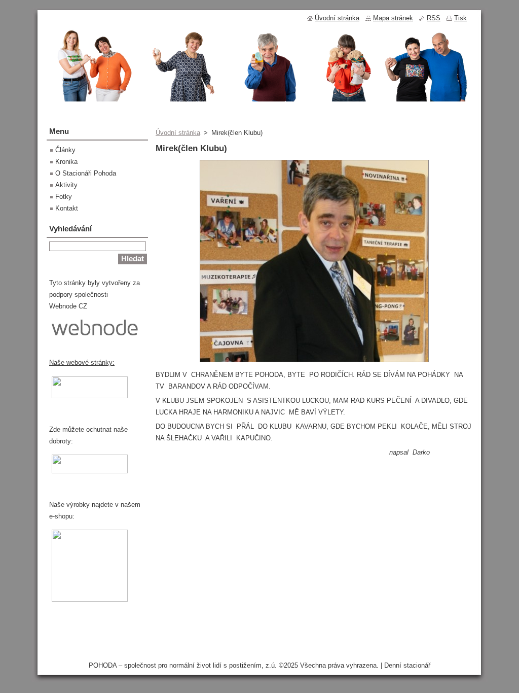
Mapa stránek (393, 18)
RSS (433, 18)
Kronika (66, 161)
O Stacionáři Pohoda (85, 173)
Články (65, 150)
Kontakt (66, 208)
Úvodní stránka (178, 132)
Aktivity (66, 185)
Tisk (460, 18)
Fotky (63, 196)
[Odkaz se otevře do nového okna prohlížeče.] (314, 362)
